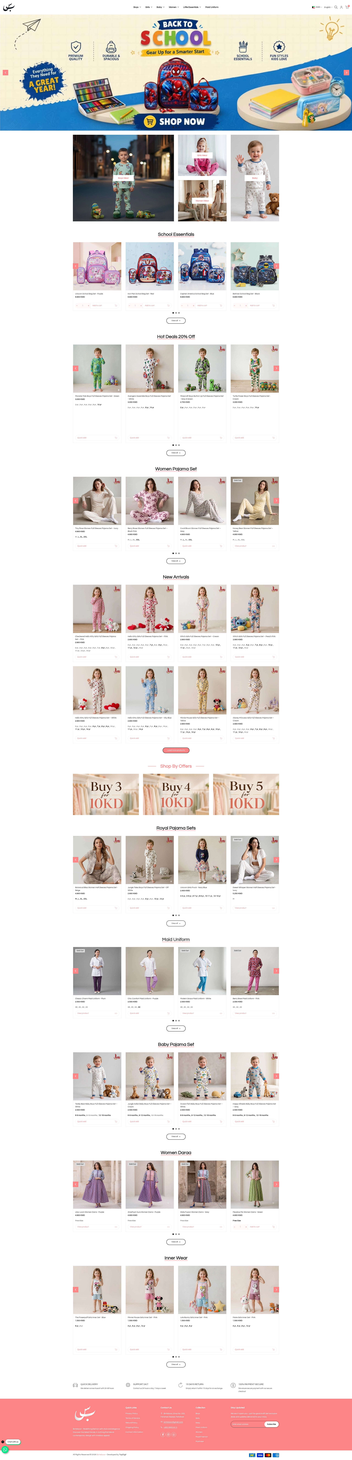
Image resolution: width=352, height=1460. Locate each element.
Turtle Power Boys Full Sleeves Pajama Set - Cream (252, 397)
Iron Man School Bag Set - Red (141, 294)
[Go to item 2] (176, 127)
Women (199, 1432)
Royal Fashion (202, 1437)
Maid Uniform (201, 1427)
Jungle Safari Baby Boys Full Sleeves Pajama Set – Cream (149, 1105)
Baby (198, 1423)
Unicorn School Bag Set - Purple (89, 294)
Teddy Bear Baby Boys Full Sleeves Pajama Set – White (96, 1105)
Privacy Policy (132, 1413)
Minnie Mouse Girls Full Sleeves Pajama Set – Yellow (199, 719)
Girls (198, 1418)
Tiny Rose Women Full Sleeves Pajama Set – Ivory (96, 528)
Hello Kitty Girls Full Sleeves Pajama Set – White (95, 718)
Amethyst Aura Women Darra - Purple (144, 1212)
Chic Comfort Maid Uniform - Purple (143, 999)
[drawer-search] (336, 7)
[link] (176, 72)
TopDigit (122, 1455)
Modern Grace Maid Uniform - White (195, 999)
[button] (119, 245)
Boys (198, 1413)
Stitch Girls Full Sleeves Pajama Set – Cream (199, 636)
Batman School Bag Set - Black (246, 294)
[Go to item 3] (179, 127)
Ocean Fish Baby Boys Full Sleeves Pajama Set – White (201, 1105)
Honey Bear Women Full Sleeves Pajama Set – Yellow (253, 529)
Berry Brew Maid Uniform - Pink (246, 999)
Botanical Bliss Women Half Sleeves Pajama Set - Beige (96, 889)
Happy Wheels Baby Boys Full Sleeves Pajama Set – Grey (254, 1105)
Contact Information (134, 1432)
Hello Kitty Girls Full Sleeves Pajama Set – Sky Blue (149, 718)
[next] (346, 72)
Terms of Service (133, 1418)
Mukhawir (200, 1441)
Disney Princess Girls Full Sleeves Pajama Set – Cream (253, 719)
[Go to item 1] (173, 127)
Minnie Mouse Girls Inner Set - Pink (142, 1317)
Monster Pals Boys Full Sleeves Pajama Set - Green (97, 396)
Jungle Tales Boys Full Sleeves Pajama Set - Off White (148, 889)
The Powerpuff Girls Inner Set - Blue (90, 1317)
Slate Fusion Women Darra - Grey (194, 1212)
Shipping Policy (132, 1427)
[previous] (5, 72)
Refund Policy (131, 1423)
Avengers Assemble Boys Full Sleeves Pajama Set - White (149, 397)
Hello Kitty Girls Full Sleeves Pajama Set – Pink (148, 636)
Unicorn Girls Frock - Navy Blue (193, 887)
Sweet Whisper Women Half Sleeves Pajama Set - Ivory (254, 889)
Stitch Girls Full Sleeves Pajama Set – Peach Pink (254, 636)
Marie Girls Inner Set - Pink (244, 1317)
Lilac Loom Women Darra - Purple (89, 1212)
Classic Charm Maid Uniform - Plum (90, 999)
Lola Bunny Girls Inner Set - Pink (193, 1317)
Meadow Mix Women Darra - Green (248, 1212)
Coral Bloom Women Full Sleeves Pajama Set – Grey (200, 529)
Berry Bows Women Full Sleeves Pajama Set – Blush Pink (147, 529)
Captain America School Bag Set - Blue (197, 294)
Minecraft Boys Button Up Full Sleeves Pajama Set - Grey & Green (202, 397)
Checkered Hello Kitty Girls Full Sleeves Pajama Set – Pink (95, 637)
